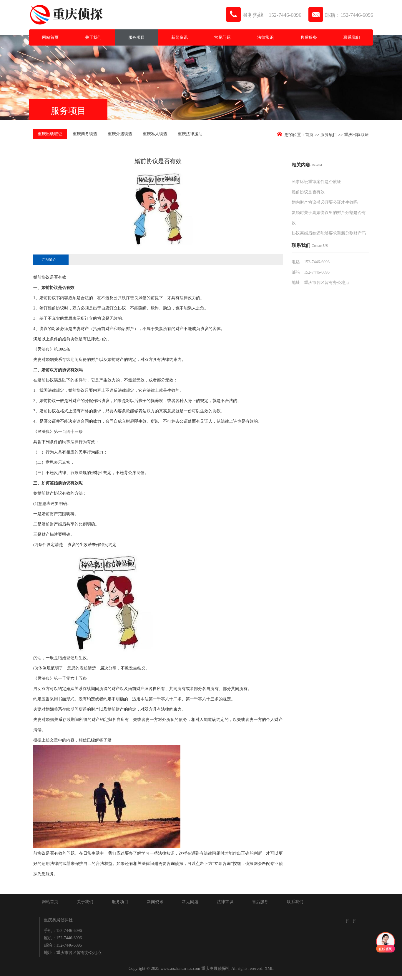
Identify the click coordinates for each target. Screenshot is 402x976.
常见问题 (222, 37)
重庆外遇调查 (120, 134)
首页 (309, 135)
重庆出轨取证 (50, 134)
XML (269, 968)
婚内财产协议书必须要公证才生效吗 (325, 202)
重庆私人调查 (155, 134)
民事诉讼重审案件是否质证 (316, 182)
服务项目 (136, 37)
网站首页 (50, 37)
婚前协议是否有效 (308, 192)
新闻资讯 (179, 37)
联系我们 (351, 37)
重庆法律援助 (190, 134)
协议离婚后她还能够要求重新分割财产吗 (329, 233)
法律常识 (265, 37)
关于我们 (93, 37)
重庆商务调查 (85, 134)
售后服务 (308, 37)
